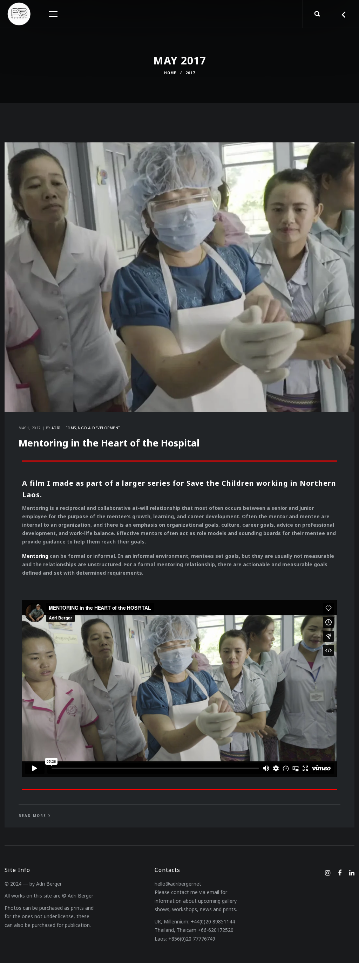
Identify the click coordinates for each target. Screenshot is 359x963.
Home (170, 72)
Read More (32, 815)
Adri (56, 427)
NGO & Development (99, 427)
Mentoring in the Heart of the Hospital (109, 442)
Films (71, 427)
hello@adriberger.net (178, 883)
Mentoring (35, 556)
